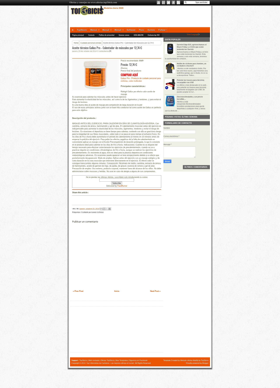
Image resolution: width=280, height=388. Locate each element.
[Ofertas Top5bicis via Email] (178, 2)
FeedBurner (122, 186)
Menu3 (118, 30)
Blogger (205, 363)
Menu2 (106, 30)
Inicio (116, 291)
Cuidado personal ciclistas (91, 43)
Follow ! (163, 30)
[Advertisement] (116, 329)
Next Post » (155, 291)
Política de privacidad (106, 35)
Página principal (78, 35)
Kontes (151, 30)
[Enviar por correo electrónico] (101, 208)
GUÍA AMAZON (138, 35)
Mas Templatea (122, 360)
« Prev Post (78, 291)
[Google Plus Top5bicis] (163, 2)
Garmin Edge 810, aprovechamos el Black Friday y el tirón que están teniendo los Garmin (191, 47)
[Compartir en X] (106, 208)
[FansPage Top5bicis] (173, 2)
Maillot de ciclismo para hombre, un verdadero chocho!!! (191, 65)
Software (131, 30)
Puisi (141, 30)
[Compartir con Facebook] (109, 208)
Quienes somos (124, 35)
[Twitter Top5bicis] (168, 2)
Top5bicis (82, 30)
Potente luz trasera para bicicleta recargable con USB (190, 81)
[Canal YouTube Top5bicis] (158, 2)
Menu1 (93, 30)
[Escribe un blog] (104, 208)
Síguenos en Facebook (138, 360)
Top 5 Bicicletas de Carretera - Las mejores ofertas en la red (110, 363)
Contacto (91, 35)
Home (76, 43)
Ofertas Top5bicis (107, 360)
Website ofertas (186, 360)
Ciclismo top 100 (154, 35)
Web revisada (93, 360)
